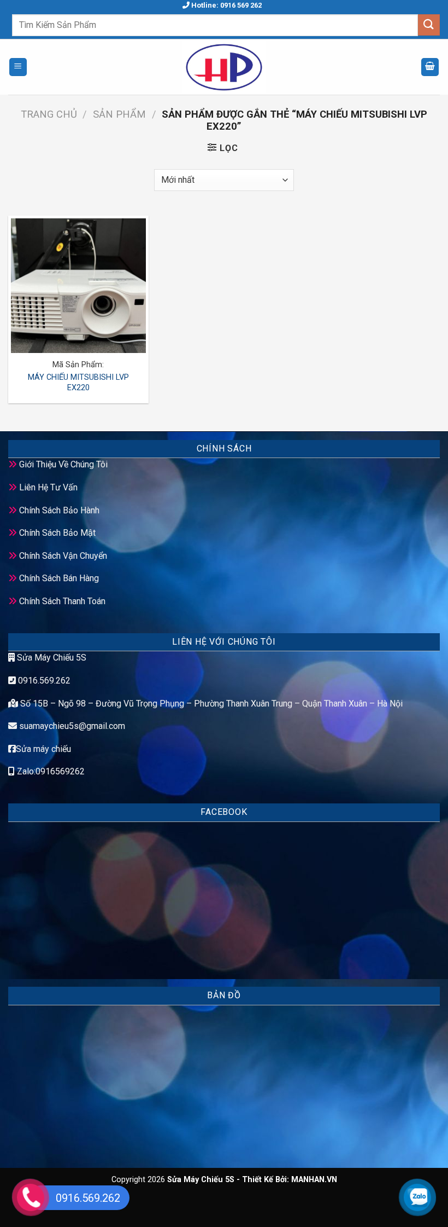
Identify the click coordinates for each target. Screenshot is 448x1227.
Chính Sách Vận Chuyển (63, 556)
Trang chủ (49, 114)
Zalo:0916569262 (50, 771)
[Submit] (429, 25)
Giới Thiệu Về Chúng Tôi (63, 464)
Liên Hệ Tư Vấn (48, 487)
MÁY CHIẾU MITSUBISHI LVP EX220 (78, 382)
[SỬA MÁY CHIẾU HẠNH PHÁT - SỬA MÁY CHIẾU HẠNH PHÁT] (224, 67)
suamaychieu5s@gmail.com (72, 726)
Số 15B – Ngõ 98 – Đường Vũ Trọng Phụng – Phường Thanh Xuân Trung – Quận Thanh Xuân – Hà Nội (210, 703)
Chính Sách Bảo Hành (59, 510)
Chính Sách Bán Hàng (59, 578)
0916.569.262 (43, 680)
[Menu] (18, 67)
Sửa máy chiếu (43, 749)
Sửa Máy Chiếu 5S (50, 657)
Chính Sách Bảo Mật (57, 533)
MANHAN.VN (314, 1179)
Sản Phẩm (119, 114)
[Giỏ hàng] (430, 67)
